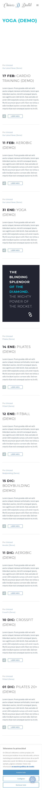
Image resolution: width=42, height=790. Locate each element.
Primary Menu (37, 5)
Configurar (21, 779)
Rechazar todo (21, 785)
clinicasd (9, 65)
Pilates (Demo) (8, 339)
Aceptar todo (21, 772)
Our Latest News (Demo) (12, 68)
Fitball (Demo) (8, 406)
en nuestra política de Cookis (23, 767)
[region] (21, 767)
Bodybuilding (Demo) (10, 473)
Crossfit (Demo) (8, 612)
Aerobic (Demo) (8, 545)
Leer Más (15, 116)
